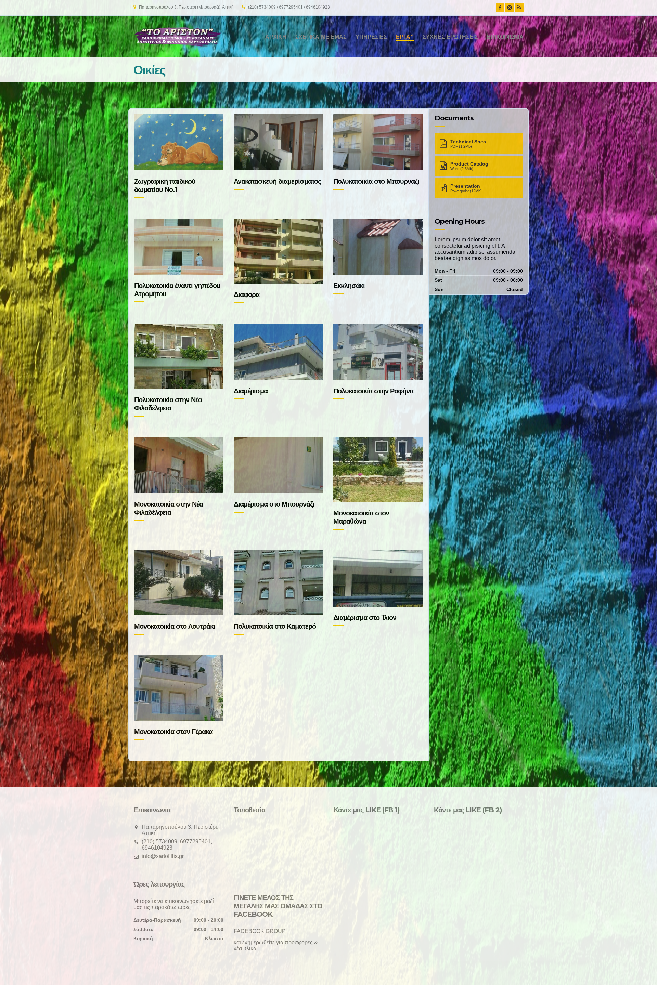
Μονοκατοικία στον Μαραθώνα (361, 517)
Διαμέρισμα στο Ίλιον (364, 618)
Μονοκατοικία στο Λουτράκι (174, 626)
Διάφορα (246, 294)
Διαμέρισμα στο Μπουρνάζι (274, 504)
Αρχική (275, 37)
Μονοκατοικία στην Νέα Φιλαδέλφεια (168, 508)
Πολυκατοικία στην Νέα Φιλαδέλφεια (168, 404)
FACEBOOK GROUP (260, 931)
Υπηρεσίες (371, 37)
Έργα (403, 37)
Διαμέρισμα (251, 391)
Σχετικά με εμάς (321, 37)
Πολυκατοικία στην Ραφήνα (373, 391)
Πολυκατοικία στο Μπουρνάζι (376, 181)
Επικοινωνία (505, 37)
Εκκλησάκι (349, 285)
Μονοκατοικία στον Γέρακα (173, 731)
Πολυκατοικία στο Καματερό (275, 626)
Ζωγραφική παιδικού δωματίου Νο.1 (164, 185)
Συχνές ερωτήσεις (450, 37)
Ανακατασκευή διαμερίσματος (277, 181)
